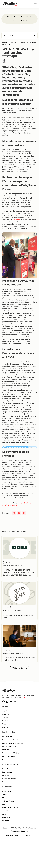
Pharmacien (6, 820)
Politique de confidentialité (19, 831)
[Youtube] (11, 701)
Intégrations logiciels (9, 779)
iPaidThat (16, 220)
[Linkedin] (7, 701)
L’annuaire (5, 775)
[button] (35, 35)
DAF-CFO (5, 804)
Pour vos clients (7, 772)
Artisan (4, 814)
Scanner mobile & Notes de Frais (12, 743)
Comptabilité (18, 17)
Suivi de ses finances (8, 756)
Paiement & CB (7, 750)
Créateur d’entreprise (9, 801)
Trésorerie (28, 17)
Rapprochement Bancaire (10, 740)
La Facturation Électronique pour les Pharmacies (19, 659)
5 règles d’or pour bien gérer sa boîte (18, 616)
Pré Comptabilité (7, 737)
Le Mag (4, 42)
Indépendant (6, 791)
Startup (4, 798)
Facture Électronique (9, 746)
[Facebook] (3, 701)
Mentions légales (28, 835)
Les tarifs (5, 782)
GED (4, 759)
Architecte (5, 811)
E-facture (14, 21)
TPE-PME (5, 794)
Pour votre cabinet (8, 769)
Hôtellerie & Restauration (10, 807)
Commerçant (6, 817)
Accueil (9, 17)
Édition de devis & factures (10, 753)
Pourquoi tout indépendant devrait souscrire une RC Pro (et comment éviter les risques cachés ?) (19, 573)
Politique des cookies (12, 835)
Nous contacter (7, 727)
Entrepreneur (24, 21)
